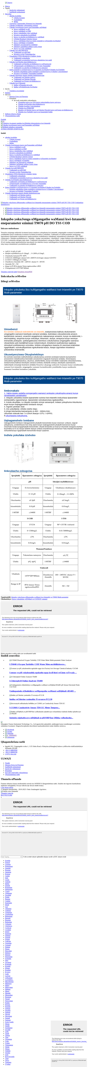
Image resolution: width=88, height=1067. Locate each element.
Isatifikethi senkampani (17, 12)
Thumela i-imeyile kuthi (9, 272)
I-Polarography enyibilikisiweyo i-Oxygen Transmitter (32, 66)
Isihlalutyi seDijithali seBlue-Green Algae (28, 47)
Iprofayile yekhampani (17, 10)
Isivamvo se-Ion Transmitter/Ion (24, 54)
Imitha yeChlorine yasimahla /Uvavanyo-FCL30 (30, 699)
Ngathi (7, 763)
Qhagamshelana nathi (12, 116)
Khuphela (8, 771)
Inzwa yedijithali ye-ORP (22, 31)
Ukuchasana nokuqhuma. (17, 416)
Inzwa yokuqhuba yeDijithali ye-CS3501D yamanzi (29, 599)
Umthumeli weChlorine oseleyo (24, 77)
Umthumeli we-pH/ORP (22, 52)
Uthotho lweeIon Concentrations (29, 106)
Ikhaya (7, 6)
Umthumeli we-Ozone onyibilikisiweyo (27, 81)
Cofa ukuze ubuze (7, 787)
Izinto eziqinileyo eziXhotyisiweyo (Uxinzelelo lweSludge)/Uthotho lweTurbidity (37, 70)
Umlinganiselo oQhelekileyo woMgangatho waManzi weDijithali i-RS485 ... (42, 691)
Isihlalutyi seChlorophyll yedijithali (25, 45)
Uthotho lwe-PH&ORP (26, 108)
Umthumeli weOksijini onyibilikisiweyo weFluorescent (32, 64)
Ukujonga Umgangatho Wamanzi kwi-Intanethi (25, 23)
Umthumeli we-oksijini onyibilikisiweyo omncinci (31, 68)
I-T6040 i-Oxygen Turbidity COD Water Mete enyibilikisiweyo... (37, 664)
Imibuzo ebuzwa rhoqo (13, 114)
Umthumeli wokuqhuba (22, 58)
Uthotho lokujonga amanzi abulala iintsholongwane (26, 75)
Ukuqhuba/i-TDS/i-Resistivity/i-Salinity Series (25, 56)
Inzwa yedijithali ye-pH (22, 29)
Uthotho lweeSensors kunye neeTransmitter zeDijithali (27, 27)
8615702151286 (6, 795)
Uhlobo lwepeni (19, 18)
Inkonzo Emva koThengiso (18, 96)
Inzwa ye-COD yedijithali (22, 48)
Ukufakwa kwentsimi (16, 91)
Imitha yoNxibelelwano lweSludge (25, 87)
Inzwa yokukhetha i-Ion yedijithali (25, 33)
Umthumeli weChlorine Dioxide (25, 79)
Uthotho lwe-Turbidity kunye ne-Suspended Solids (35, 112)
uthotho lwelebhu (15, 16)
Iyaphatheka (18, 20)
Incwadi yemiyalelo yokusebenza (16, 773)
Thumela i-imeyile (7, 793)
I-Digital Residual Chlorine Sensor (25, 39)
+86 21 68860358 (11, 752)
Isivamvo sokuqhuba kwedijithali (25, 35)
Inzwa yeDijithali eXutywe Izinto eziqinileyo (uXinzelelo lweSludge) (37, 41)
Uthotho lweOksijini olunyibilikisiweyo (22, 62)
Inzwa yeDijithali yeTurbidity (24, 43)
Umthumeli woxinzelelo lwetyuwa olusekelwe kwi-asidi (33, 60)
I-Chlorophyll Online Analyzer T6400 (26, 681)
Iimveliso (8, 14)
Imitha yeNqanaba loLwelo (23, 85)
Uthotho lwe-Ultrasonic (17, 83)
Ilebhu (16, 22)
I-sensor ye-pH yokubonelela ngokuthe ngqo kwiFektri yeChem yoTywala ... (43, 672)
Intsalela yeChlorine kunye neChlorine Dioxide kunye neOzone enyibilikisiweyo (45, 110)
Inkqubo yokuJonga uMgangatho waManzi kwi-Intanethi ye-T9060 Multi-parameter (39, 597)
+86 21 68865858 (11, 750)
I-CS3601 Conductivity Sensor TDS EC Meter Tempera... (34, 707)
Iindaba (7, 93)
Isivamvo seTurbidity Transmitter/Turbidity (28, 73)
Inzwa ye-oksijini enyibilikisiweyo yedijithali (29, 37)
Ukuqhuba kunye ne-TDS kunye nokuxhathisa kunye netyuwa (39, 102)
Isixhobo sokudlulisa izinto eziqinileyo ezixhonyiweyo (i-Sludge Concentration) (41, 71)
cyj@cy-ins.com (10, 754)
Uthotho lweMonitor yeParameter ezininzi (23, 25)
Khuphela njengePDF (24, 272)
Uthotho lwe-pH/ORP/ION (18, 50)
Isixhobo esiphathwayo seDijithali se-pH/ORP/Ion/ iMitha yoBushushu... (41, 718)
